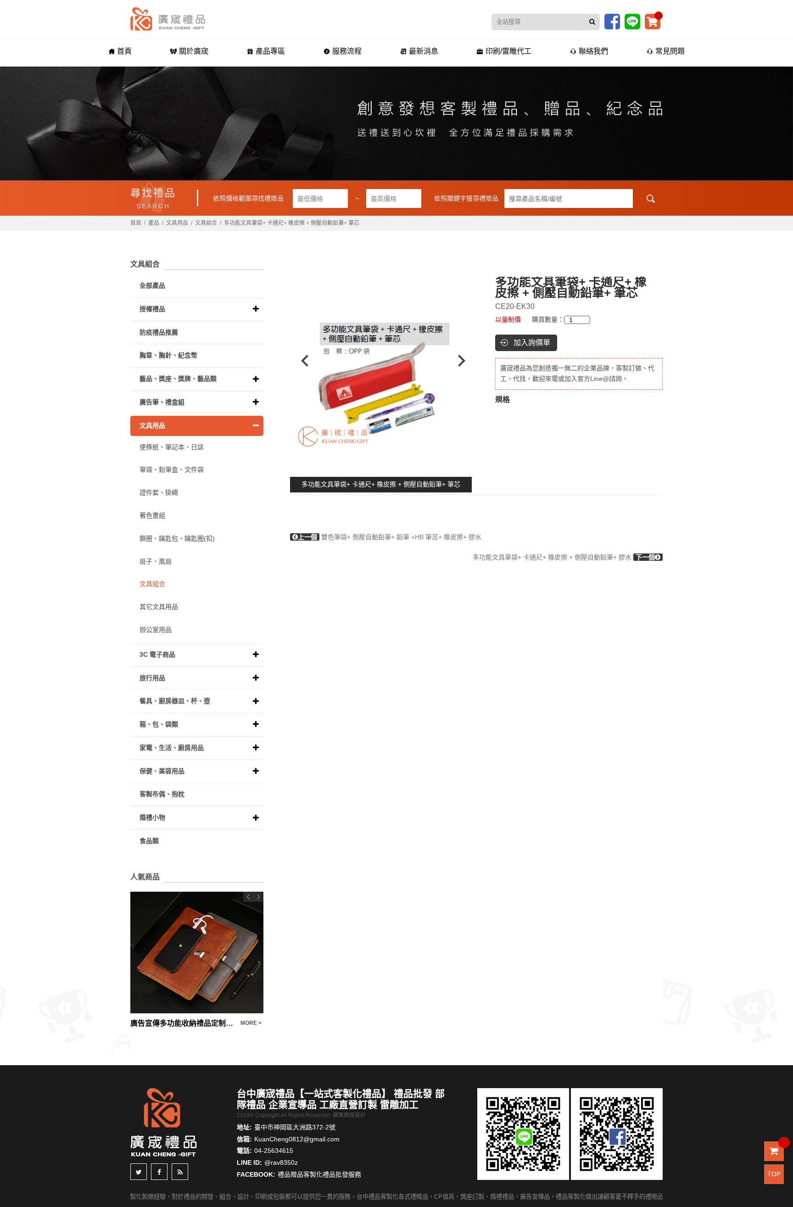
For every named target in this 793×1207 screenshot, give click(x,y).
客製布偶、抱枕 (162, 794)
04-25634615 (273, 1150)
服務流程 (347, 51)
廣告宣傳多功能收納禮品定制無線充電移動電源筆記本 (183, 1023)
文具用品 (177, 223)
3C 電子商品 (157, 654)
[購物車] (652, 21)
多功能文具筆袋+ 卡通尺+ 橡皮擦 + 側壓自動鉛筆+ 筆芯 (381, 484)
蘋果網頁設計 (349, 1115)
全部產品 (152, 285)
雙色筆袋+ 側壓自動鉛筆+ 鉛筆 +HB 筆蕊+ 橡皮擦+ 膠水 (389, 537)
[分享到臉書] (159, 1171)
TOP (774, 1174)
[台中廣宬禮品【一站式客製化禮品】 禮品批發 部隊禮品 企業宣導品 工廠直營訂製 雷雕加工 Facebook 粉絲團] (612, 21)
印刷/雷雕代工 (508, 51)
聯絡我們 (593, 51)
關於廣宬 (193, 51)
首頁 (124, 51)
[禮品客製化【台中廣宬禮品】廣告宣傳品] (396, 123)
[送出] (592, 22)
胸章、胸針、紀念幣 (168, 355)
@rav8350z (281, 1162)
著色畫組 (152, 515)
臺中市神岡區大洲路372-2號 (294, 1127)
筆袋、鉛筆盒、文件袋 (172, 469)
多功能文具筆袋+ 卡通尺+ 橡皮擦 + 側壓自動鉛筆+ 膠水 (564, 557)
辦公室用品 (156, 629)
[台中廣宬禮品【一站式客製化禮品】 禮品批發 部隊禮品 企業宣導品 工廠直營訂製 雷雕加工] (167, 18)
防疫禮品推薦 (159, 332)
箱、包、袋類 (159, 724)
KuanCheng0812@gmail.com (297, 1139)
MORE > (251, 1023)
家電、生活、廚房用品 (172, 747)
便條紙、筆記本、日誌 (172, 447)
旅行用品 (152, 678)
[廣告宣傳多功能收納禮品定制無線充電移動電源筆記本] (196, 952)
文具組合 (206, 223)
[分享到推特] (138, 1171)
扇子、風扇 (156, 561)
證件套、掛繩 (159, 492)
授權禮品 (152, 309)
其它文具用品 (159, 606)
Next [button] (466, 361)
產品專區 (270, 51)
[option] (383, 361)
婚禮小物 (152, 817)
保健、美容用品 (162, 771)
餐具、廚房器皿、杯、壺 (175, 700)
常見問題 (670, 51)
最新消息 (423, 51)
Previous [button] (300, 361)
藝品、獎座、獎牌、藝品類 (178, 378)
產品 (153, 223)
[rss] (180, 1171)
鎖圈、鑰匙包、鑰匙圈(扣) (177, 538)
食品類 (149, 840)
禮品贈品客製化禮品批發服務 (319, 1174)
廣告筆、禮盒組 (162, 402)
